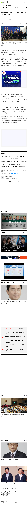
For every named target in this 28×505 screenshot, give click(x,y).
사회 (23, 7)
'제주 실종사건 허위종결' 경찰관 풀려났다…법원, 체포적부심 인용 (14, 159)
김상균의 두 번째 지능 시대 (7, 283)
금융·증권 (16, 7)
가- (20, 23)
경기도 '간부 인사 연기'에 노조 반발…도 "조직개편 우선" (13, 164)
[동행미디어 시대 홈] (5, 2)
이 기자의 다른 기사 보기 (13, 181)
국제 (20, 7)
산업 (12, 7)
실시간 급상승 (20, 328)
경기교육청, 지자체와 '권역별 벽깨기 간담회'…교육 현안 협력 (14, 161)
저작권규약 (7, 488)
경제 (9, 7)
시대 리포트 (4, 211)
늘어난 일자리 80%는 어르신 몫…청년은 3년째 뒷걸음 (12, 156)
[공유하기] (22, 2)
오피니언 (3, 7)
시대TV (3, 233)
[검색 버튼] (24, 2)
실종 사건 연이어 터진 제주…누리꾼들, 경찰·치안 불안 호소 (13, 166)
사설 (2, 395)
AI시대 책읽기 (4, 440)
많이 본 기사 (8, 328)
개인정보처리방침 (13, 488)
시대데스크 (3, 464)
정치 (6, 7)
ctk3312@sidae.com (12, 176)
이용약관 (2, 488)
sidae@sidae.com (14, 173)
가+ (26, 23)
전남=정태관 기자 (5, 17)
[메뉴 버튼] (26, 2)
